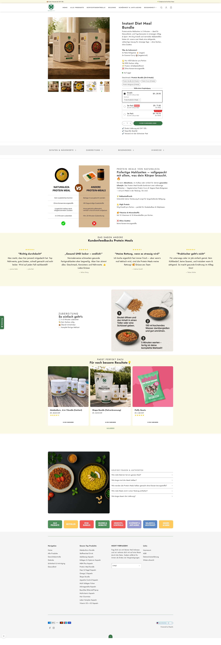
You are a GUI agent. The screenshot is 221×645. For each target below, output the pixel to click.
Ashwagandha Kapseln (88, 586)
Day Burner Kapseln (101, 410)
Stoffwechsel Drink (86, 553)
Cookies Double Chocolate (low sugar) (67, 410)
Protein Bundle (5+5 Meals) (131, 81)
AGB (144, 553)
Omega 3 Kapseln (86, 573)
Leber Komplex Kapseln (88, 600)
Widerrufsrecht (148, 560)
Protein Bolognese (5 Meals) (131, 84)
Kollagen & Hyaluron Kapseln (90, 560)
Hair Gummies (85, 596)
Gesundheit (149, 7)
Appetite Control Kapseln (89, 580)
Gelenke (112, 7)
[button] (161, 7)
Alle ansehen (110, 428)
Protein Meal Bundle (87, 567)
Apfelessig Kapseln (87, 557)
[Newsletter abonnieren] (139, 565)
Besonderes (124, 150)
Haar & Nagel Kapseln (88, 570)
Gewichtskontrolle (96, 7)
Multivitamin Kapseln (87, 593)
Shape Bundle (85, 577)
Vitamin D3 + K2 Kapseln (89, 603)
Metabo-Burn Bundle (87, 550)
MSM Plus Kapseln (86, 563)
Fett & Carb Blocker (143, 410)
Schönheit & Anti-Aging (130, 7)
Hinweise (157, 150)
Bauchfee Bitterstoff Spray (89, 590)
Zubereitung (93, 150)
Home (65, 7)
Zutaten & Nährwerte (61, 150)
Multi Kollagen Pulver (87, 583)
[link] (166, 7)
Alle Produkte (77, 7)
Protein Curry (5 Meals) (148, 81)
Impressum (147, 550)
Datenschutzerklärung (151, 557)
